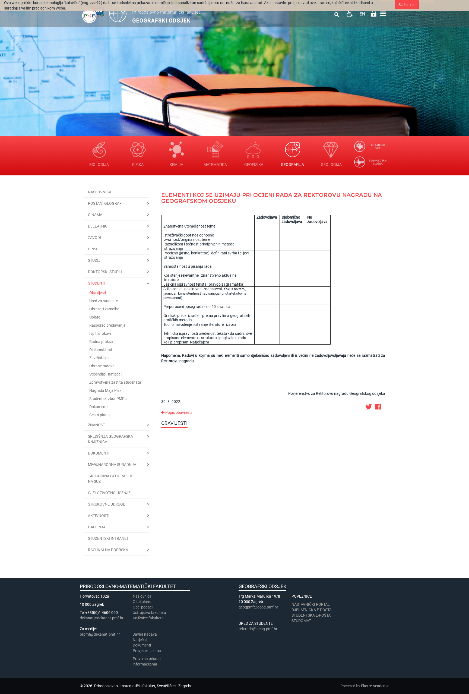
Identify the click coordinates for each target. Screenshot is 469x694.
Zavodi (94, 237)
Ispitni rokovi (100, 333)
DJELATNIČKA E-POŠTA (311, 610)
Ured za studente (103, 301)
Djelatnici (98, 226)
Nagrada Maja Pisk (105, 390)
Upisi (92, 249)
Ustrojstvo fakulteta (149, 612)
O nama (95, 215)
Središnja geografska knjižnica (110, 439)
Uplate (94, 317)
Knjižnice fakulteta (148, 618)
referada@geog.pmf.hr (258, 629)
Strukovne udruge (106, 504)
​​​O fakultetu (142, 602)
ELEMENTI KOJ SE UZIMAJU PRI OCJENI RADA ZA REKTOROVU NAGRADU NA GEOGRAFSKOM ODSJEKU (271, 198)
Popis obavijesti (178, 412)
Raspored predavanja (107, 325)
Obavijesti (97, 293)
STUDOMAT (301, 621)
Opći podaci (143, 607)
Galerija (97, 527)
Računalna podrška (108, 550)
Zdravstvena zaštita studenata (115, 382)
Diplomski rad (100, 350)
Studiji (95, 260)
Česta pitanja (100, 415)
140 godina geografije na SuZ (110, 479)
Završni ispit (99, 358)
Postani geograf (105, 203)
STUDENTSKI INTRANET (108, 538)
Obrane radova (102, 366)
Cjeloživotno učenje (109, 493)
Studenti (96, 283)
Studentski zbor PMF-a (108, 398)
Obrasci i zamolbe (104, 309)
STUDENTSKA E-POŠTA (311, 615)
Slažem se (406, 4)
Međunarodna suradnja (112, 464)
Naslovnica (99, 192)
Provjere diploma (147, 650)
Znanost (96, 425)
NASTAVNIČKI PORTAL (310, 604)
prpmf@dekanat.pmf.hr (100, 634)
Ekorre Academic (375, 686)
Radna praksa (101, 341)
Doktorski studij (105, 272)
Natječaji (140, 640)
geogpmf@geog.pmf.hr (258, 607)
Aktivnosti (98, 515)
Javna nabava (145, 634)
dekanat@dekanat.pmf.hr (101, 618)
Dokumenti (98, 407)
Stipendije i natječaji (105, 374)
